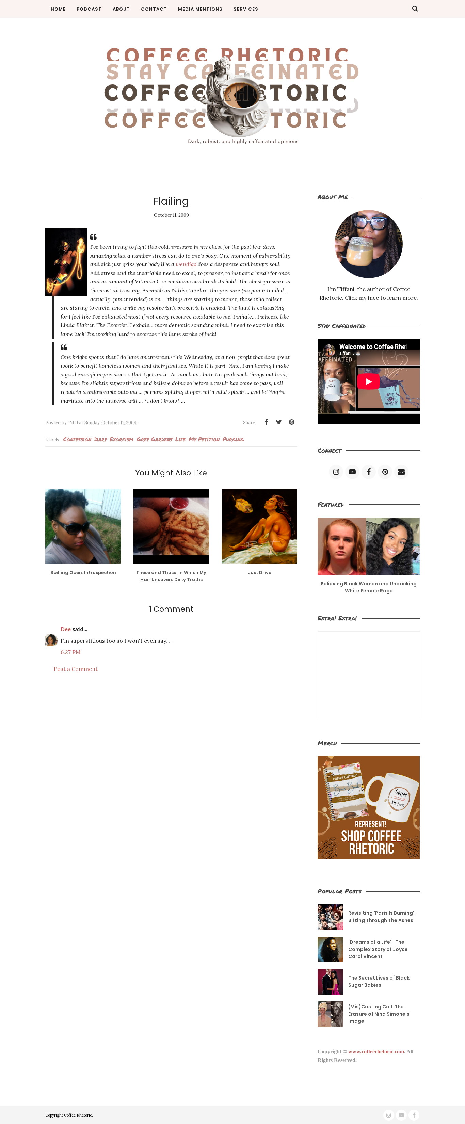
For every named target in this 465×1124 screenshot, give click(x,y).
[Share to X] (278, 422)
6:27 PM (71, 652)
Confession (77, 439)
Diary (100, 439)
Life (180, 439)
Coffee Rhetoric (78, 1115)
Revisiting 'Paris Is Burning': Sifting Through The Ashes (382, 917)
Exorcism (121, 439)
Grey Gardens (154, 439)
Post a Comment (76, 668)
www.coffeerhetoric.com (376, 1051)
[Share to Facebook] (266, 422)
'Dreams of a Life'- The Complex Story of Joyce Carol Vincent (378, 949)
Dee (66, 629)
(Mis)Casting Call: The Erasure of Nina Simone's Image (379, 1014)
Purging (233, 439)
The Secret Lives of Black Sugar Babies (379, 981)
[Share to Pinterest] (291, 422)
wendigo (186, 264)
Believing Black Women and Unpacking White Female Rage (369, 587)
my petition (204, 439)
